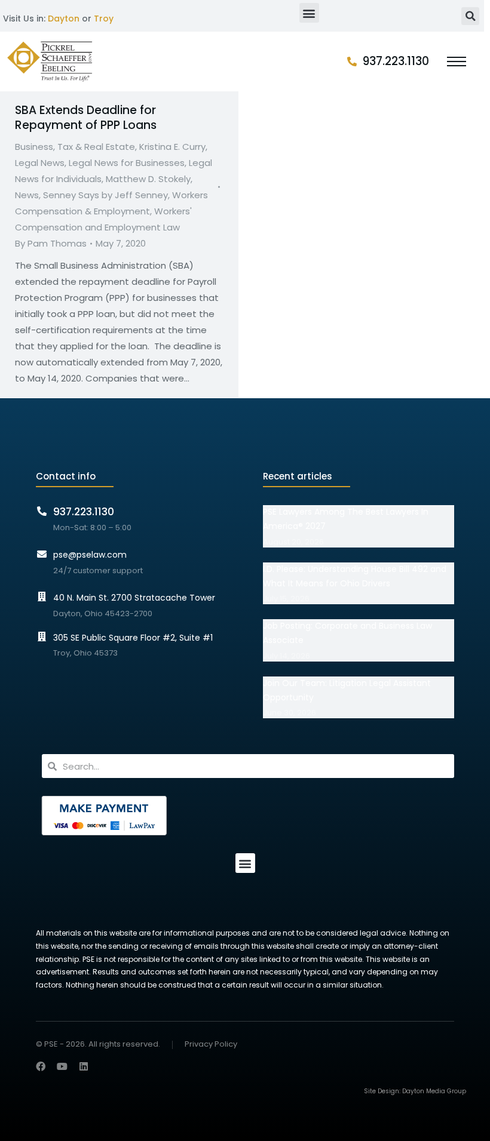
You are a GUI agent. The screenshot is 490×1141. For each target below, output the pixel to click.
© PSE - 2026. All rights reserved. (98, 1044)
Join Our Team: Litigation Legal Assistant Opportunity (347, 690)
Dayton (63, 18)
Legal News (40, 162)
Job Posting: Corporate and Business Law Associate (347, 633)
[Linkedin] (83, 1066)
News (27, 195)
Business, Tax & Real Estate (75, 146)
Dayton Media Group (434, 1091)
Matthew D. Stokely (148, 179)
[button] (309, 13)
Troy (104, 18)
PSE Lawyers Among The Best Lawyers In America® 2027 (345, 519)
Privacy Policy (211, 1044)
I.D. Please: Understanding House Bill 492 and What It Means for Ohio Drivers (354, 576)
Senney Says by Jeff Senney (105, 195)
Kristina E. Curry (172, 146)
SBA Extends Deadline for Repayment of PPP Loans (86, 117)
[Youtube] (62, 1066)
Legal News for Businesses (127, 162)
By (51, 243)
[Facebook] (40, 1066)
